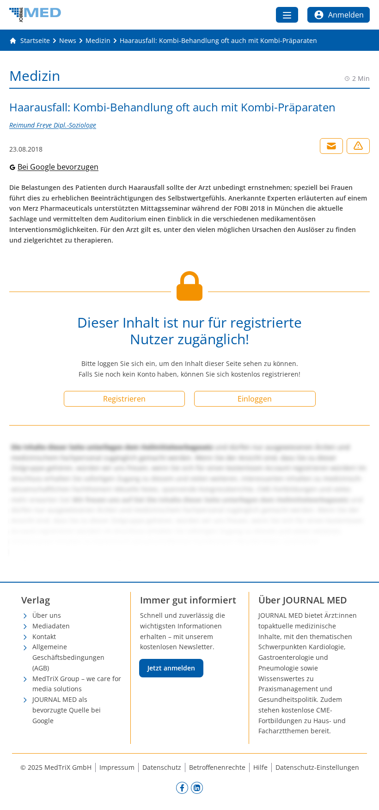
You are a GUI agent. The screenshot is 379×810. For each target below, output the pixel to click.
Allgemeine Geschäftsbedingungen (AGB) (68, 657)
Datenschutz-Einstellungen (317, 767)
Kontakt (44, 636)
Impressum (116, 767)
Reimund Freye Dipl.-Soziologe (52, 125)
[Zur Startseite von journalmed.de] (35, 15)
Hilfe (260, 767)
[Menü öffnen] (287, 15)
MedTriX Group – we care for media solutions (76, 684)
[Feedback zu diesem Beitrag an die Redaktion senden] (358, 146)
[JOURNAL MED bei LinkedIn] (197, 787)
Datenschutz (161, 767)
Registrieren (124, 399)
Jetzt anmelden (171, 668)
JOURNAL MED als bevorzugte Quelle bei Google (66, 710)
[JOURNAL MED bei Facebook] (182, 787)
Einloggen (255, 399)
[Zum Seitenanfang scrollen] (362, 793)
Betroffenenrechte (217, 767)
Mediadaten (51, 625)
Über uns (46, 615)
